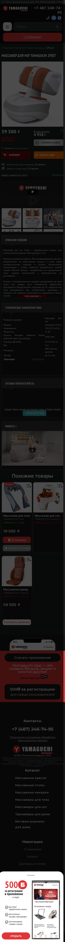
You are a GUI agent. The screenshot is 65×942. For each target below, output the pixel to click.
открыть (16, 936)
